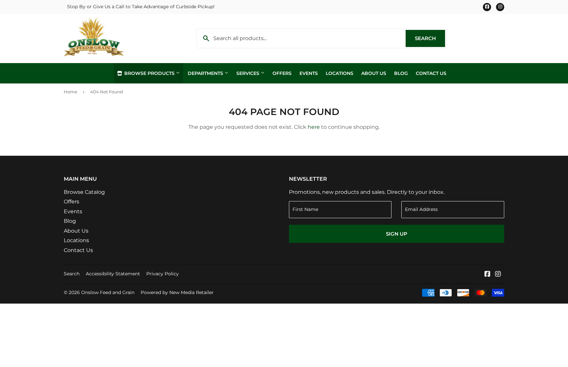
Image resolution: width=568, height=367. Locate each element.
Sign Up (396, 234)
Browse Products (149, 73)
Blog (401, 73)
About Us (373, 73)
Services (248, 73)
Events (308, 73)
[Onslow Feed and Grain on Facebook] (487, 274)
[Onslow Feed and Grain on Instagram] (498, 274)
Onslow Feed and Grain (107, 292)
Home (70, 91)
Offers (282, 73)
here (314, 127)
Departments (206, 73)
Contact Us (431, 73)
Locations (339, 73)
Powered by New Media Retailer (177, 292)
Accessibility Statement (113, 273)
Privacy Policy (162, 273)
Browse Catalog (84, 192)
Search (430, 38)
